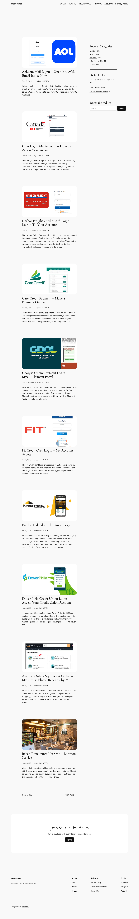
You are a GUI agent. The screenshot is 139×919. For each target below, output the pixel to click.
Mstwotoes (16, 3)
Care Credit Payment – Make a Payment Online (43, 300)
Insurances (93, 58)
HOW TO (93, 54)
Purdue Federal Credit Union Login (47, 525)
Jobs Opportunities (96, 61)
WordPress (25, 907)
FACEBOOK (94, 51)
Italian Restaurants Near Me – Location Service (49, 756)
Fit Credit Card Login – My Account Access (47, 452)
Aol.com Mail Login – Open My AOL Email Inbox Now (48, 74)
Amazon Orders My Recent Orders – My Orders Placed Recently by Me (47, 678)
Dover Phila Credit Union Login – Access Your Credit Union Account (46, 601)
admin (39, 81)
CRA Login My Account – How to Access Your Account (46, 148)
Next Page (71, 795)
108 (30, 795)
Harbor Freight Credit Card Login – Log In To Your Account (47, 223)
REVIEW (46, 81)
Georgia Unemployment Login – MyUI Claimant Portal (45, 375)
